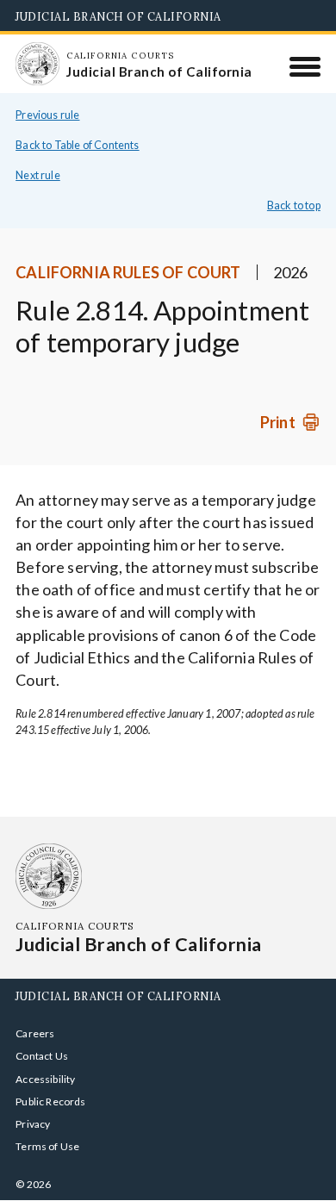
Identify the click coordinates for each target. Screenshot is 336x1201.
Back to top (293, 205)
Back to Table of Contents (78, 145)
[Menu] (305, 66)
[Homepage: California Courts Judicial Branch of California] (37, 63)
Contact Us (42, 1055)
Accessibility (45, 1079)
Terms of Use (47, 1146)
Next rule (38, 175)
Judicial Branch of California (118, 16)
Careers (35, 1033)
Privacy (33, 1123)
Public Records (51, 1101)
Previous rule (47, 115)
